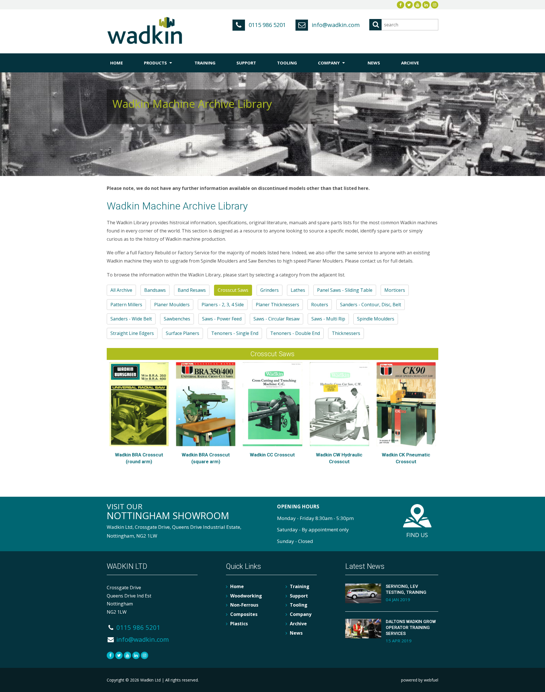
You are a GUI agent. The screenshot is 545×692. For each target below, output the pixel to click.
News (374, 63)
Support (246, 63)
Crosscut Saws (233, 290)
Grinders (269, 290)
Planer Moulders (172, 304)
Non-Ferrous (244, 605)
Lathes (298, 290)
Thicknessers (346, 333)
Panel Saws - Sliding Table (344, 290)
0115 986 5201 (266, 25)
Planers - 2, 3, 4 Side (223, 304)
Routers (319, 304)
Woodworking (246, 596)
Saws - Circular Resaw (276, 319)
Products (156, 63)
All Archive (121, 290)
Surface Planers (182, 333)
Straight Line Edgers (132, 333)
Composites (243, 614)
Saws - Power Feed (222, 319)
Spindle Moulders (375, 319)
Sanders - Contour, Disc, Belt (370, 304)
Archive (410, 63)
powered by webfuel (419, 680)
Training (204, 63)
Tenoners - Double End (295, 333)
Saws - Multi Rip (328, 319)
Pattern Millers (126, 304)
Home (116, 63)
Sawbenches (177, 319)
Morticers (394, 290)
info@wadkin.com (335, 25)
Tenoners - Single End (234, 333)
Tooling (287, 63)
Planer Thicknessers (277, 304)
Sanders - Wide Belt (131, 319)
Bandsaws (155, 290)
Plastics (239, 623)
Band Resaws (192, 290)
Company (329, 63)
